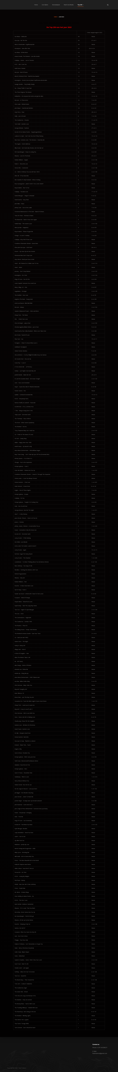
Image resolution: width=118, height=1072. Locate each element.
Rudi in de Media (69, 5)
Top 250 (80, 5)
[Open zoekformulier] (107, 4)
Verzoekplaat (56, 5)
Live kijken (45, 5)
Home (36, 5)
